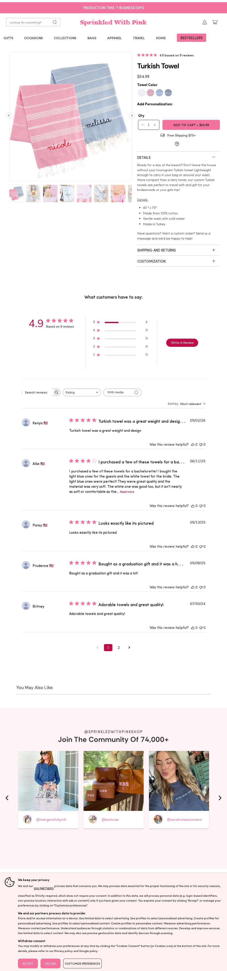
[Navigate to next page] (129, 647)
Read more (127, 492)
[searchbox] (37, 392)
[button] (8, 38)
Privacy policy (63, 951)
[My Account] (205, 22)
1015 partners (44, 888)
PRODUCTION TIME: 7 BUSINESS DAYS (113, 7)
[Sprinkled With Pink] (113, 22)
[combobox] (82, 392)
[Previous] (9, 117)
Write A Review (182, 343)
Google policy (88, 951)
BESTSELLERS (191, 37)
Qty (141, 115)
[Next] (132, 117)
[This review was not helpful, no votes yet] (200, 444)
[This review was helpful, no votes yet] (192, 444)
